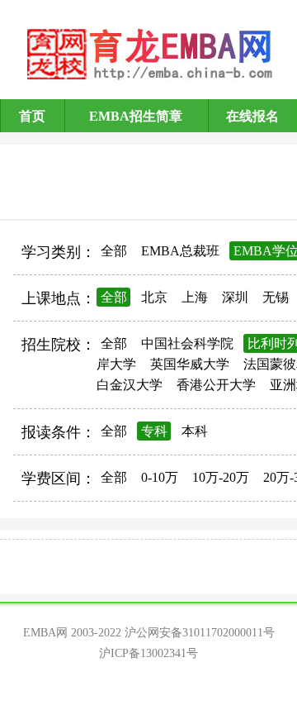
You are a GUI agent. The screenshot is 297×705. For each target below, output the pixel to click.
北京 (154, 297)
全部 (114, 251)
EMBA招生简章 (135, 116)
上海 (195, 297)
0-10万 (159, 477)
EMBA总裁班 (180, 251)
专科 (154, 431)
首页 (32, 116)
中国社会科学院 (187, 343)
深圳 (235, 297)
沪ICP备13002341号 (148, 653)
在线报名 (252, 116)
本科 (195, 431)
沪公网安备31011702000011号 (200, 632)
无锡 (275, 297)
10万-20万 (220, 477)
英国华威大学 (189, 364)
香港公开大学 (216, 385)
